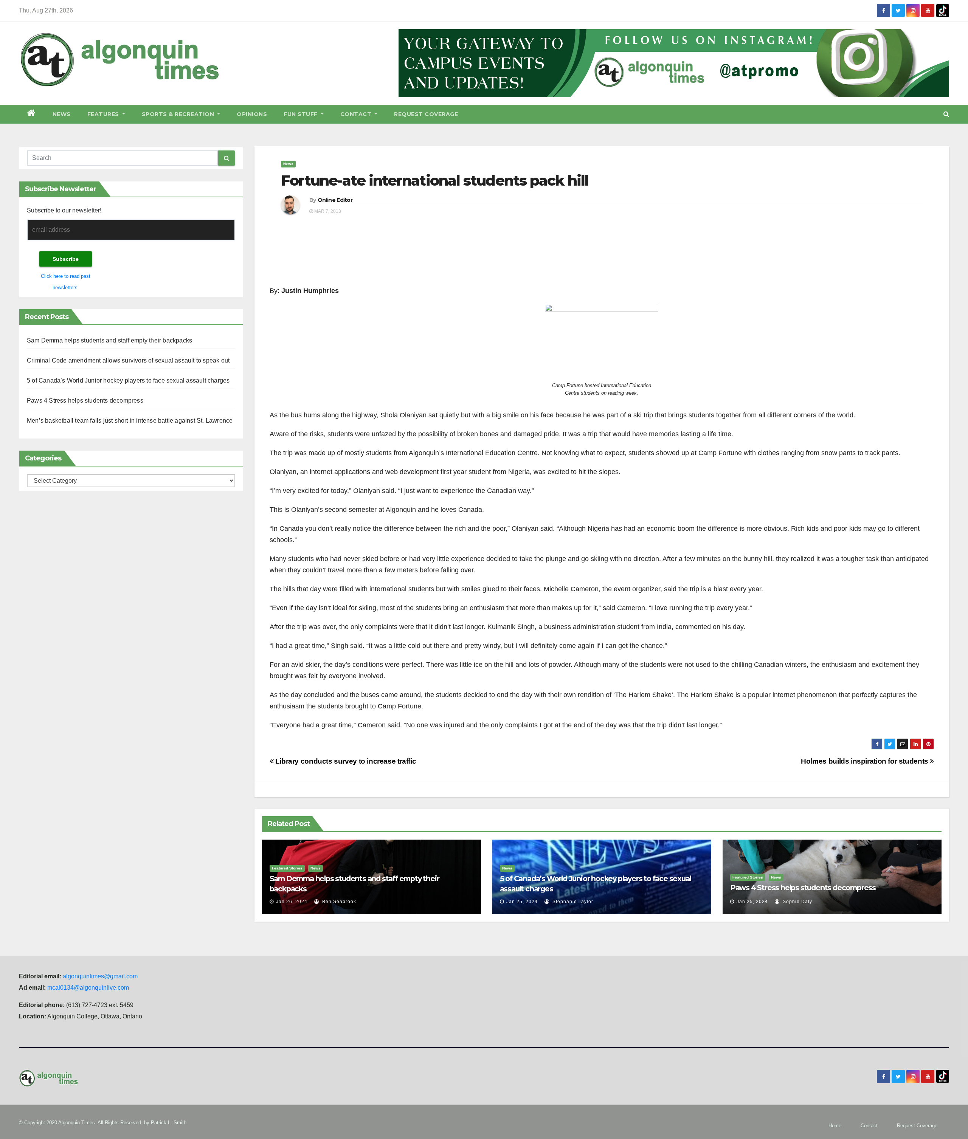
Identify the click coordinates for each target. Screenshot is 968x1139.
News (62, 114)
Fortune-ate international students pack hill (434, 180)
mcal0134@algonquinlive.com (88, 987)
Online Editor (335, 200)
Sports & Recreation (179, 114)
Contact (356, 114)
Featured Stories (287, 868)
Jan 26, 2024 (291, 901)
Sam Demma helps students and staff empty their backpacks (109, 340)
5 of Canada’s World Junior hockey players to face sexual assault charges (128, 380)
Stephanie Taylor (572, 901)
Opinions (252, 114)
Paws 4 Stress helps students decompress (85, 400)
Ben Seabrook (338, 901)
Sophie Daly (796, 901)
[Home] (31, 114)
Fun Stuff (301, 114)
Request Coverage (426, 114)
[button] (946, 114)
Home (834, 1125)
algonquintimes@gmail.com (100, 976)
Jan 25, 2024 (522, 901)
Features (104, 114)
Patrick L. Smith (168, 1122)
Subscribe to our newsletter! (64, 210)
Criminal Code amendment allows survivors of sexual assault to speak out (128, 360)
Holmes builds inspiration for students (865, 761)
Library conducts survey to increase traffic (344, 761)
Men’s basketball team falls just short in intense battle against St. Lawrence (130, 420)
